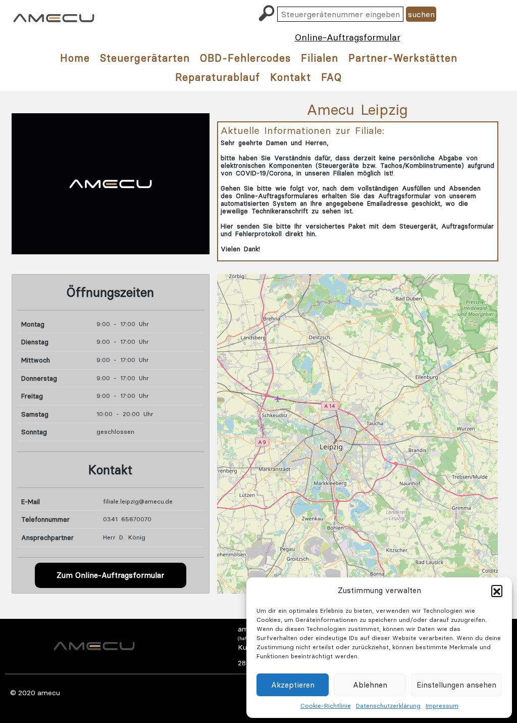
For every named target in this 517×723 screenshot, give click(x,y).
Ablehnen (370, 685)
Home (75, 58)
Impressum (442, 705)
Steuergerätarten (145, 58)
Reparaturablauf (217, 77)
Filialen (319, 58)
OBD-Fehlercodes (245, 58)
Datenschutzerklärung (388, 705)
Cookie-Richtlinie (325, 705)
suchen (421, 14)
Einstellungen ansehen (456, 685)
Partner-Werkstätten (402, 58)
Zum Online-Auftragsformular (110, 575)
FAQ (331, 77)
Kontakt (290, 77)
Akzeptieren (293, 685)
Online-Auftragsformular (347, 37)
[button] (497, 590)
